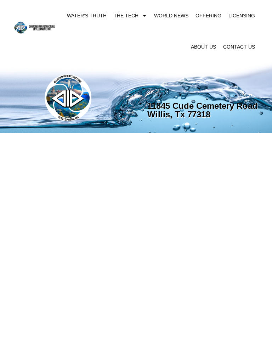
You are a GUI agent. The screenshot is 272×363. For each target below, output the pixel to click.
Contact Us (239, 47)
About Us (203, 47)
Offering (208, 15)
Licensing (241, 15)
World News (171, 15)
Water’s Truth (87, 15)
